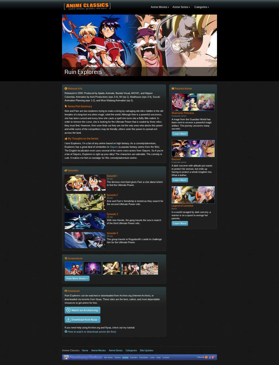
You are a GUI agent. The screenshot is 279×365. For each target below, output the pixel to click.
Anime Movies (98, 350)
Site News (108, 357)
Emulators (143, 357)
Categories (131, 350)
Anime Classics (87, 5)
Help (158, 357)
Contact (165, 357)
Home (85, 350)
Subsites (134, 357)
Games (117, 357)
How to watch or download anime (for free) (91, 331)
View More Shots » (77, 278)
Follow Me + (206, 357)
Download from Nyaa (84, 319)
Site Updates (146, 350)
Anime (125, 357)
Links (152, 357)
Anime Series (116, 350)
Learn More (179, 134)
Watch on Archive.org (85, 310)
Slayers (114, 146)
